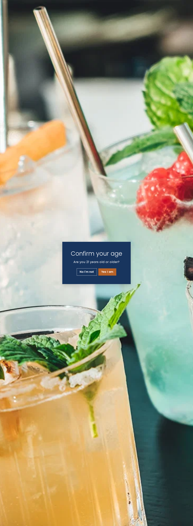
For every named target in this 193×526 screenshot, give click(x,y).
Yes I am (107, 272)
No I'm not (87, 272)
